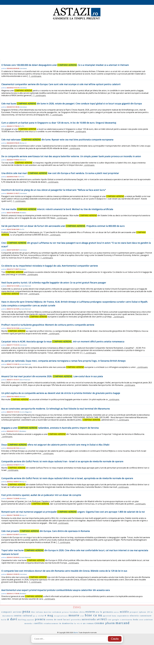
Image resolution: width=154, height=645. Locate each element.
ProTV (22, 126)
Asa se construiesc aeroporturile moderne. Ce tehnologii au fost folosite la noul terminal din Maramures (55, 408)
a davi (12, 619)
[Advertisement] (77, 40)
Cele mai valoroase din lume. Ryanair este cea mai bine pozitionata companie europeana (57, 139)
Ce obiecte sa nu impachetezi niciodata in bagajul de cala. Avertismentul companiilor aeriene (49, 265)
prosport (134, 612)
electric (134, 615)
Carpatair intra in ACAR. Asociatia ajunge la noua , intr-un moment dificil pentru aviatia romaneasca (62, 341)
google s (116, 620)
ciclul (41, 616)
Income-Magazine (25, 412)
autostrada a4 (91, 619)
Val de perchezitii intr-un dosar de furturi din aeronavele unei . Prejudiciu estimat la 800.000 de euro (63, 225)
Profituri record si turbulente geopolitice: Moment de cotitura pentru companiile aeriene (47, 324)
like (33, 612)
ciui (82, 616)
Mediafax (23, 213)
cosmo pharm (105, 623)
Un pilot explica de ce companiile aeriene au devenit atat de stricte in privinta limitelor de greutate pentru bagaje (60, 393)
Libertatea (23, 68)
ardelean (148, 620)
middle (124, 611)
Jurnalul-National (25, 286)
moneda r (29, 623)
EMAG (77, 607)
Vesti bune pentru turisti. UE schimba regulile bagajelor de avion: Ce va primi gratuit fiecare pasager (53, 282)
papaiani (30, 620)
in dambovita (66, 623)
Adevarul (23, 160)
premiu (40, 619)
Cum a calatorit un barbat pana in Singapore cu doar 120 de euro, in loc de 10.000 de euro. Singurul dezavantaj (58, 122)
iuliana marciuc (44, 612)
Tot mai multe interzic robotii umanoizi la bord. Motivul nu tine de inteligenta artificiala (57, 209)
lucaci (67, 619)
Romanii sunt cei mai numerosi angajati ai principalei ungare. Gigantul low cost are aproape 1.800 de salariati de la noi (73, 511)
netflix (39, 623)
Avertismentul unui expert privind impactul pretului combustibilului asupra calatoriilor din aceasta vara (55, 590)
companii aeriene (11, 612)
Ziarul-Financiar (25, 380)
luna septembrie (120, 616)
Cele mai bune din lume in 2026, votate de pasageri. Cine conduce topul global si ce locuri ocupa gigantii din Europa (71, 103)
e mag (49, 615)
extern (90, 611)
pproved (107, 616)
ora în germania (104, 612)
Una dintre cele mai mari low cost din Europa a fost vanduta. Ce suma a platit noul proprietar (60, 173)
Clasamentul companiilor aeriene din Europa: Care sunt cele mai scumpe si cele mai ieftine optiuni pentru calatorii (60, 84)
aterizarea (127, 620)
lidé (110, 620)
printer (65, 612)
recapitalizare (61, 616)
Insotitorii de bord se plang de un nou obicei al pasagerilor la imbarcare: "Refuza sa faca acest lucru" (53, 189)
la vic (77, 623)
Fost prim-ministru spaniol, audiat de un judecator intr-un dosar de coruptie (41, 495)
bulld (3, 620)
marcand (123, 623)
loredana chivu (77, 612)
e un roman (87, 623)
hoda (135, 619)
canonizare (146, 616)
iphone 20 (144, 612)
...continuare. (36, 76)
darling (22, 620)
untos (116, 612)
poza (26, 611)
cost (141, 620)
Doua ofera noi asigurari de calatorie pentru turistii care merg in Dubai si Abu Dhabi (55, 444)
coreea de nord (54, 619)
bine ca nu (93, 615)
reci (104, 619)
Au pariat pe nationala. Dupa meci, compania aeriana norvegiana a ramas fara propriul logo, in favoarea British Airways (63, 360)
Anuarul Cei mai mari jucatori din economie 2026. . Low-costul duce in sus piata (52, 376)
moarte (74, 615)
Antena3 (22, 396)
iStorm (75, 633)
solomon (56, 612)
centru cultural (23, 615)
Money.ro (23, 143)
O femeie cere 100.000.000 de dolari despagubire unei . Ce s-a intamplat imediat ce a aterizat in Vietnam (65, 64)
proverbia (76, 620)
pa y (35, 616)
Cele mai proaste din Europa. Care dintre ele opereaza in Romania (45, 531)
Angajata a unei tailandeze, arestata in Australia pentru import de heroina (50, 427)
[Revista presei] (76, 20)
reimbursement (51, 623)
